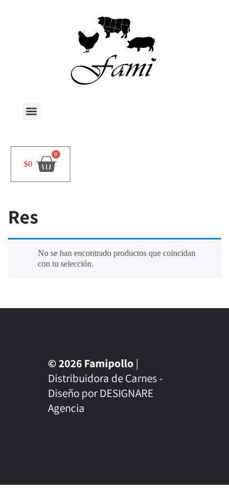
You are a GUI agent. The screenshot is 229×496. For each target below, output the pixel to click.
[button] (31, 111)
